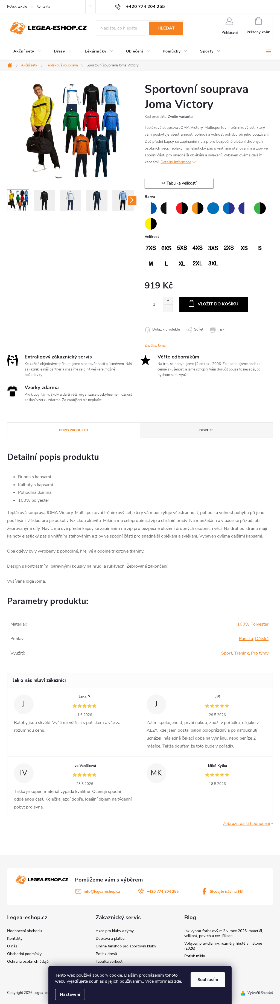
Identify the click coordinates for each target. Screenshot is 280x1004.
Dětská (262, 639)
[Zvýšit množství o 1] (168, 300)
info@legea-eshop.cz (102, 891)
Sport (226, 653)
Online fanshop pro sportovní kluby (126, 946)
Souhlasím (207, 980)
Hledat (166, 28)
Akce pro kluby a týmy (115, 930)
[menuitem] (27, 51)
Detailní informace (176, 162)
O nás (12, 946)
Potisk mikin (194, 956)
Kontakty (43, 6)
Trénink (241, 653)
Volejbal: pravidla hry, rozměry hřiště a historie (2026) (223, 946)
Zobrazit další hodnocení (246, 824)
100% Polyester (253, 624)
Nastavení (70, 994)
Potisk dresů (106, 953)
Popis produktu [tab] (73, 430)
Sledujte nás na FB (226, 891)
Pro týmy (260, 653)
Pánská (246, 639)
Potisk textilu (17, 6)
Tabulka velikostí (109, 961)
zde (177, 981)
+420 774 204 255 (163, 891)
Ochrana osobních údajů (28, 961)
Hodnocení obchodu (24, 930)
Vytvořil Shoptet (260, 992)
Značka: (155, 345)
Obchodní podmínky (24, 953)
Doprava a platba (110, 938)
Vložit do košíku (218, 304)
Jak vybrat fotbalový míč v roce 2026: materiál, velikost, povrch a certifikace (223, 933)
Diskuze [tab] (206, 430)
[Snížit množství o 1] (168, 308)
